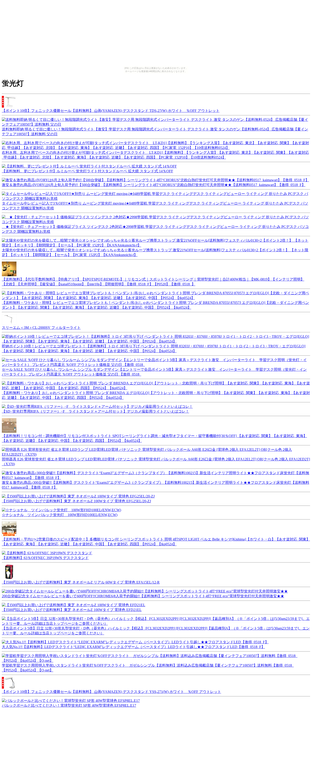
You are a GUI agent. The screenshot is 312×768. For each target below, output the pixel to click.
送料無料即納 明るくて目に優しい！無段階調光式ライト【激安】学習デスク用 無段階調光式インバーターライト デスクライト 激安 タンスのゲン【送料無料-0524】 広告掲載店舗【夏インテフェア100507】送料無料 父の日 (155, 131)
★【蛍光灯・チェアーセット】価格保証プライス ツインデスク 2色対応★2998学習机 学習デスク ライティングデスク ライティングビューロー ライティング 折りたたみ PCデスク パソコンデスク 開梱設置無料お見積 (155, 229)
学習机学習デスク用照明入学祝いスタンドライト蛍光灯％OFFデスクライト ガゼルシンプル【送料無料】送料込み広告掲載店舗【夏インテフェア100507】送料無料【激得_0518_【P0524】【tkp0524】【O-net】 (148, 667)
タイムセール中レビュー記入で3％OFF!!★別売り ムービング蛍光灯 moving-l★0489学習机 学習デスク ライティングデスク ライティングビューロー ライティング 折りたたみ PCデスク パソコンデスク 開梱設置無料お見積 (155, 205)
